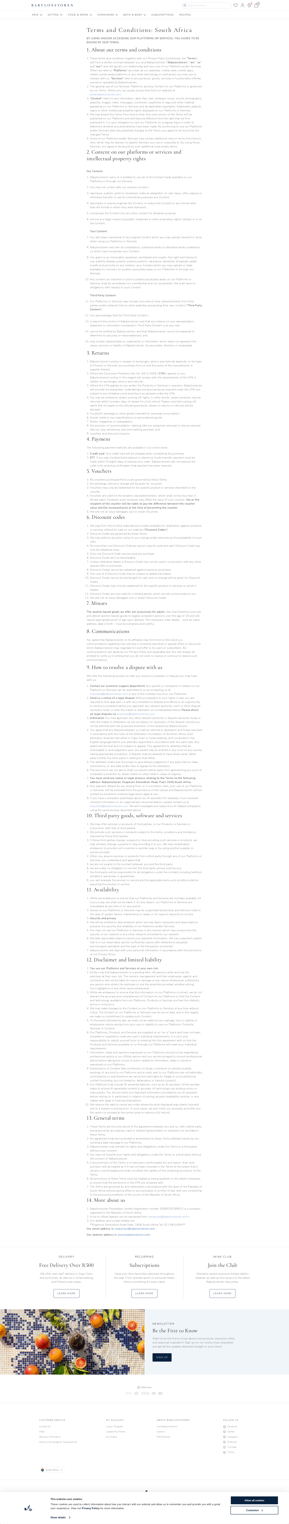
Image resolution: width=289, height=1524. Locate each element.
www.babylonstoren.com (105, 94)
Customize (252, 1510)
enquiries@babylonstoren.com (109, 694)
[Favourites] (235, 5)
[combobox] (52, 1470)
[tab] (37, 15)
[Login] (242, 5)
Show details (58, 1517)
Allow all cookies (254, 1500)
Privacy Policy (91, 1508)
